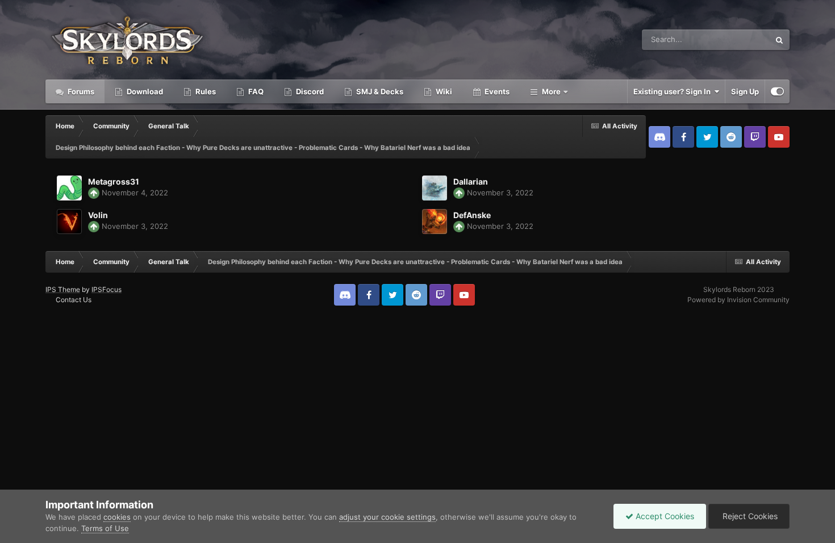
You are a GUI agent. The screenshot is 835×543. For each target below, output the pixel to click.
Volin (98, 215)
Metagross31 (113, 181)
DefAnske (472, 215)
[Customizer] (777, 91)
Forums (80, 91)
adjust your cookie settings (387, 516)
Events (496, 91)
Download (144, 91)
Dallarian (470, 181)
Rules (205, 91)
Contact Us (73, 299)
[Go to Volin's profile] (69, 221)
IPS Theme (62, 289)
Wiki (443, 91)
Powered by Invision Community (738, 299)
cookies (117, 516)
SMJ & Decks (378, 91)
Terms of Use (105, 528)
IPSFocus (106, 289)
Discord (309, 91)
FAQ (255, 91)
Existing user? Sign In (673, 91)
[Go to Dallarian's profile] (434, 188)
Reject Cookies (749, 516)
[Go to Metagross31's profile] (69, 188)
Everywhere (735, 39)
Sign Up (745, 91)
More (551, 91)
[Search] (779, 40)
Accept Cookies (663, 516)
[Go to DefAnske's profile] (434, 221)
